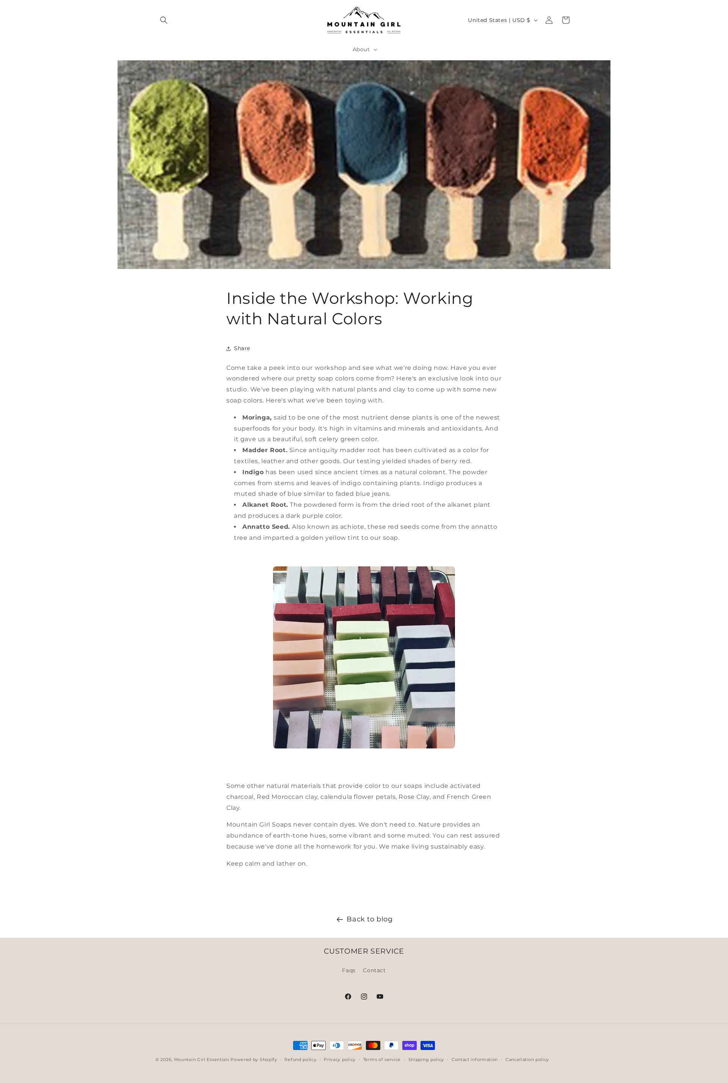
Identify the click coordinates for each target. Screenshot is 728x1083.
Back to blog (369, 919)
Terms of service (382, 1059)
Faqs (348, 970)
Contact (374, 970)
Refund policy (300, 1059)
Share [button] (242, 348)
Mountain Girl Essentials (201, 1059)
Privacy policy (340, 1059)
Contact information (475, 1059)
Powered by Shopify (254, 1059)
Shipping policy (426, 1059)
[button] (163, 20)
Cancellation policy (527, 1059)
